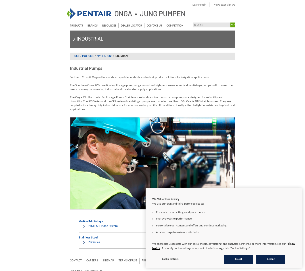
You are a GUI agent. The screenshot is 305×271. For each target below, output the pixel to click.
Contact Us (154, 25)
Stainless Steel (88, 237)
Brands (93, 25)
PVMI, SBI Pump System (103, 226)
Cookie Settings (170, 259)
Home (76, 56)
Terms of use (128, 260)
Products (76, 25)
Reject (238, 259)
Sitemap (108, 260)
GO (232, 25)
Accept (271, 259)
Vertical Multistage (91, 221)
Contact (76, 260)
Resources (109, 25)
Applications (104, 56)
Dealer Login (199, 5)
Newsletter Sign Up (224, 5)
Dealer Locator (131, 25)
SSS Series (94, 242)
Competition (175, 25)
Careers (92, 260)
